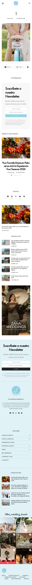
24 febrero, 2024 (14, 263)
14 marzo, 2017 (10, 18)
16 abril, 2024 (13, 254)
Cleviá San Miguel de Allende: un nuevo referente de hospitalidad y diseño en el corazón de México (19, 486)
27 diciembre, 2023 (15, 280)
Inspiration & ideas (10, 577)
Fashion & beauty (14, 575)
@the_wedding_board (16, 514)
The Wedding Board (20, 18)
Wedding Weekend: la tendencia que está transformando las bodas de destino (20, 502)
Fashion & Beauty (7, 435)
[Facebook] (10, 413)
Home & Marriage (8, 439)
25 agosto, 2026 (10, 172)
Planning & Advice (8, 446)
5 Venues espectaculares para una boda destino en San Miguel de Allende (19, 268)
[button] (11, 175)
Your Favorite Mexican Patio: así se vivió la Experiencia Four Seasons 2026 (16, 166)
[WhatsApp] (16, 198)
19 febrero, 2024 (14, 272)
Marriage (25, 575)
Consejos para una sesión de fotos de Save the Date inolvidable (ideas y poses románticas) (20, 259)
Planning (22, 577)
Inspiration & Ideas (8, 442)
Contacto (5, 460)
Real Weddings (6, 453)
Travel (4, 449)
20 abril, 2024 (13, 246)
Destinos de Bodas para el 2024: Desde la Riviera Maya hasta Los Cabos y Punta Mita (19, 251)
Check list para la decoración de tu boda (19, 276)
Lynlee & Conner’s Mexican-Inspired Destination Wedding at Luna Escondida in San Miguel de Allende (20, 494)
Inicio (3, 575)
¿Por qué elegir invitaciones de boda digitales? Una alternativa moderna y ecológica (20, 242)
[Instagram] (13, 413)
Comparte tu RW (7, 456)
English (26, 578)
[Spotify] (24, 198)
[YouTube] (19, 413)
